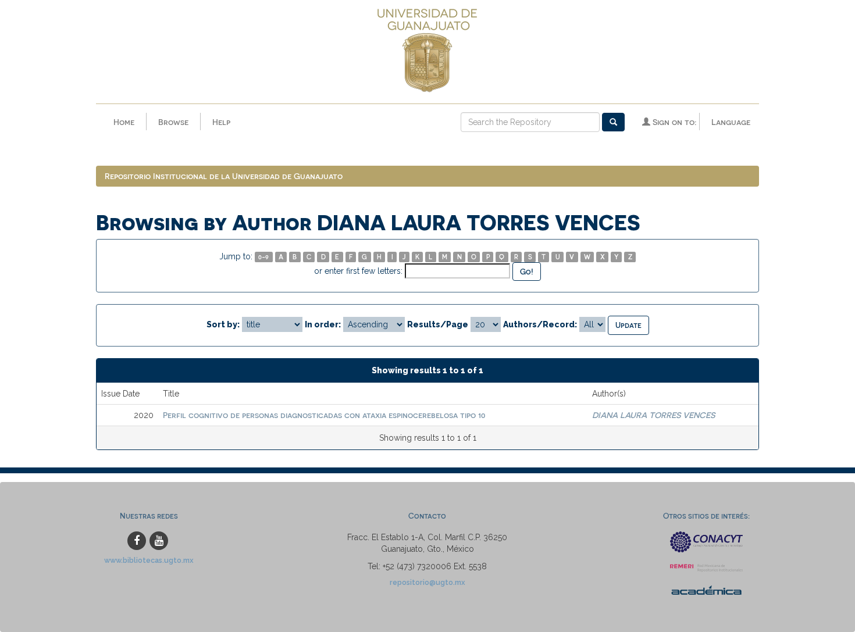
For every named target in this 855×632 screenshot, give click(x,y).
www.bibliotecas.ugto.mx (149, 560)
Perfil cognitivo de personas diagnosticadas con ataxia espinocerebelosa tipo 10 (324, 415)
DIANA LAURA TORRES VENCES (653, 415)
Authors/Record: (540, 324)
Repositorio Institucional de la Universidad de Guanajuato (224, 176)
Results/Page (437, 324)
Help (221, 122)
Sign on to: (673, 122)
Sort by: (223, 324)
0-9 (263, 256)
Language (730, 122)
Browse (173, 122)
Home (123, 122)
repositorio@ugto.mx (427, 582)
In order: (323, 324)
